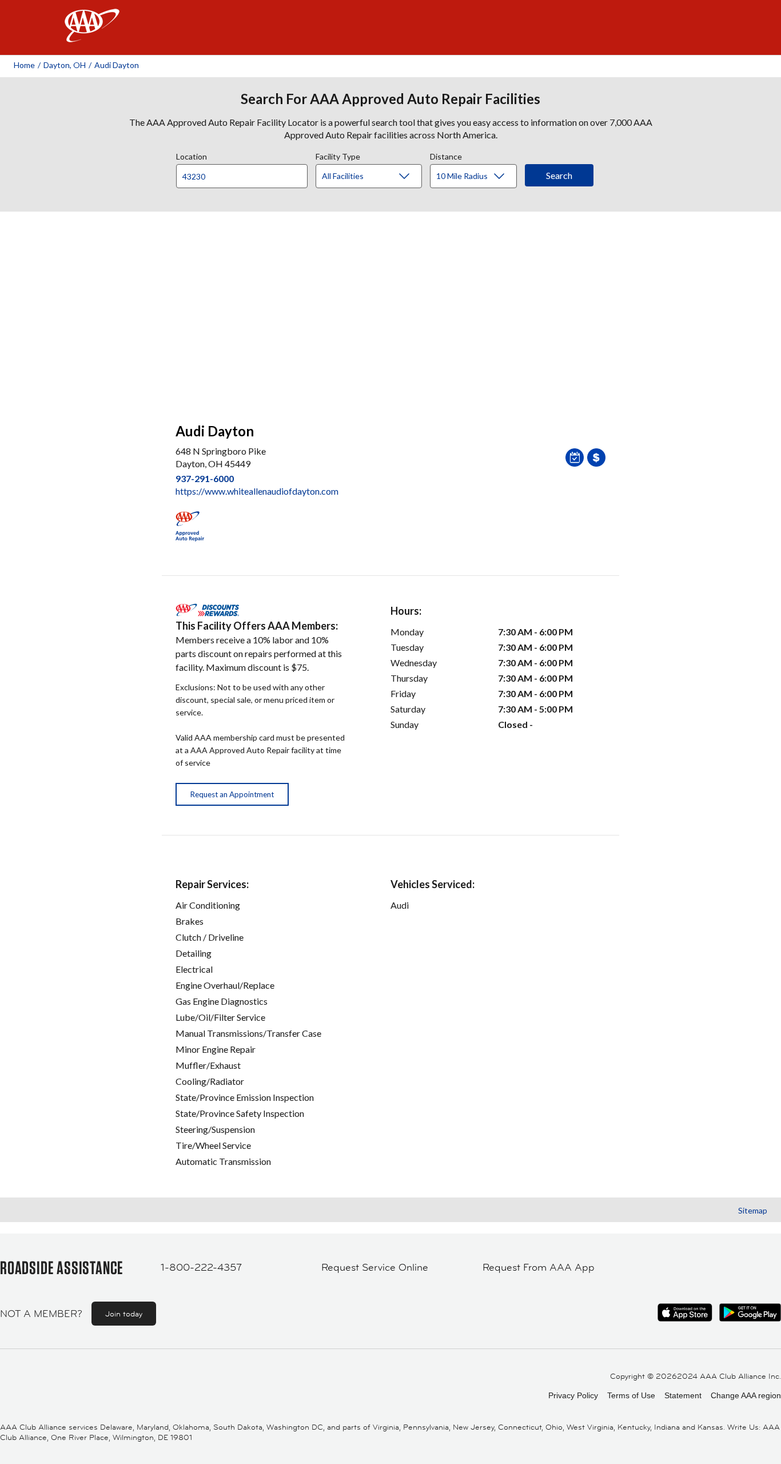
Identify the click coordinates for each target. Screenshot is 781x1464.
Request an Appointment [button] (232, 794)
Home (24, 65)
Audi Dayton (116, 65)
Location (191, 155)
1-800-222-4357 (201, 1267)
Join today (123, 1313)
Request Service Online (374, 1267)
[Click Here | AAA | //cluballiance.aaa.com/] (92, 35)
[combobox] (246, 173)
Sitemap (752, 1210)
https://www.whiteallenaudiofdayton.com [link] (257, 491)
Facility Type (338, 155)
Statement (683, 1395)
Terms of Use (631, 1395)
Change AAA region (746, 1395)
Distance (446, 155)
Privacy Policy (573, 1395)
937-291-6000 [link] (205, 478)
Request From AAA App (539, 1267)
